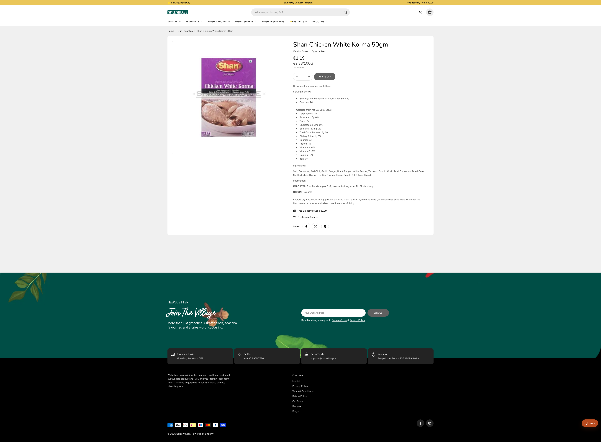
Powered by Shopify (202, 433)
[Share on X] (315, 226)
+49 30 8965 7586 (254, 358)
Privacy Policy (357, 320)
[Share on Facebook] (306, 226)
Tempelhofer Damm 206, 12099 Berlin (398, 358)
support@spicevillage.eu (324, 358)
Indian (321, 51)
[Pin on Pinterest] (325, 226)
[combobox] (300, 12)
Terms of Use (339, 320)
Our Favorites (185, 30)
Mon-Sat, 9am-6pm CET (190, 358)
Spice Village (183, 433)
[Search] (345, 12)
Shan (305, 51)
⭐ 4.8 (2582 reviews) (178, 3)
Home (170, 30)
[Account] (420, 12)
